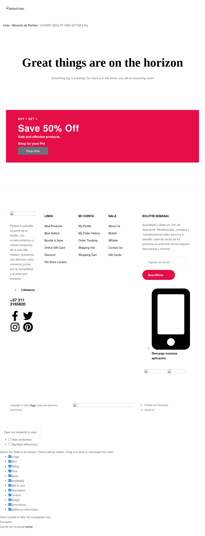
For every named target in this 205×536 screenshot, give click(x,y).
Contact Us (116, 248)
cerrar (29, 527)
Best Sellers (51, 233)
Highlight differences (24, 444)
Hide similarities (21, 439)
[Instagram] (15, 327)
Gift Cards (115, 255)
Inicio (6, 25)
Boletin (113, 233)
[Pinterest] (28, 327)
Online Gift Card (54, 248)
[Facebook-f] (15, 316)
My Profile (84, 226)
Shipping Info (86, 248)
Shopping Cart (87, 255)
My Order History (89, 233)
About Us (114, 226)
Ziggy (33, 405)
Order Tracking (87, 240)
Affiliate (113, 240)
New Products (53, 226)
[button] (33, 151)
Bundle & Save (53, 240)
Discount (49, 255)
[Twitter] (28, 316)
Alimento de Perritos (25, 25)
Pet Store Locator (55, 262)
